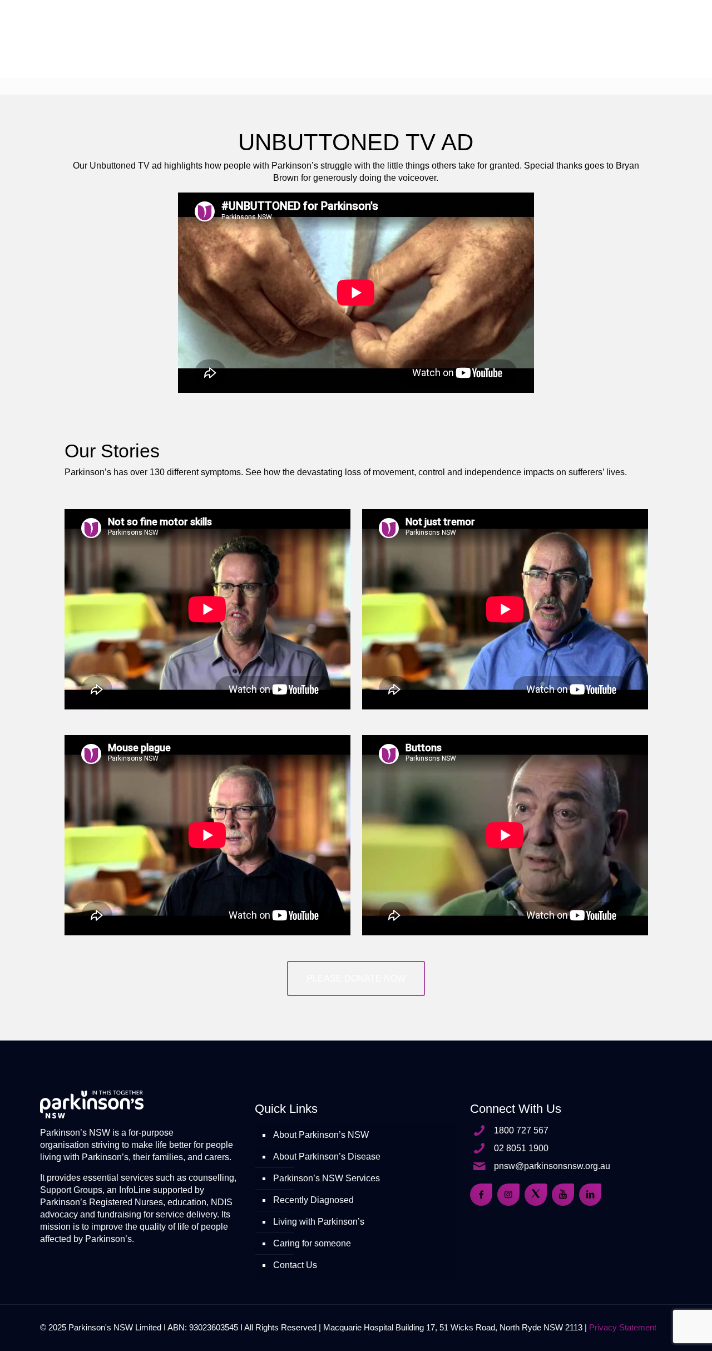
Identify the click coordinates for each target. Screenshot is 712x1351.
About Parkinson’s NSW (321, 1135)
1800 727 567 (521, 1130)
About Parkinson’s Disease (326, 1156)
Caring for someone (312, 1243)
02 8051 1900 (521, 1148)
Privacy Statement (622, 1327)
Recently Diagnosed (313, 1200)
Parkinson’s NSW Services (326, 1178)
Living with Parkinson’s (318, 1221)
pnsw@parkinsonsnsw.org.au (552, 1166)
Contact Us (295, 1265)
